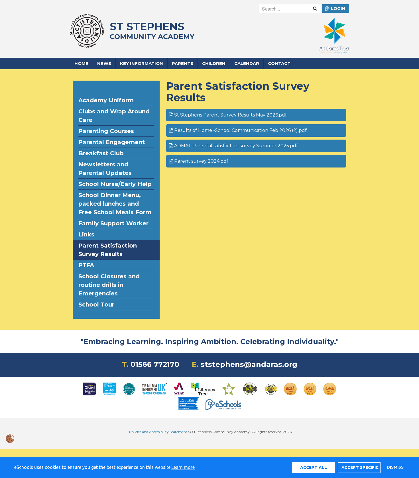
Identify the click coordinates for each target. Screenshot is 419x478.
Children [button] (213, 63)
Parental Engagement (111, 142)
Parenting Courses (106, 131)
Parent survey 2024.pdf (200, 161)
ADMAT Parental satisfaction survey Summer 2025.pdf (235, 145)
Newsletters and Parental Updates (105, 168)
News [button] (104, 63)
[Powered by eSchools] (223, 404)
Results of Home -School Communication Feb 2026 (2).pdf (240, 130)
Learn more (183, 467)
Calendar (246, 63)
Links (86, 234)
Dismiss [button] (395, 467)
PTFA (86, 265)
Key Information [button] (141, 63)
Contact (279, 63)
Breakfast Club (101, 153)
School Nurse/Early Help (115, 184)
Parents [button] (182, 63)
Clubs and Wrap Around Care (114, 115)
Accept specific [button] (360, 467)
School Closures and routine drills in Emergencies (109, 285)
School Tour (96, 304)
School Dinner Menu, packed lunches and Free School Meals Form (114, 204)
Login (338, 8)
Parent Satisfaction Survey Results (107, 250)
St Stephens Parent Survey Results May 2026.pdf (230, 115)
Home (81, 63)
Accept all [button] (313, 467)
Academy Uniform (106, 100)
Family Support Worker (113, 223)
